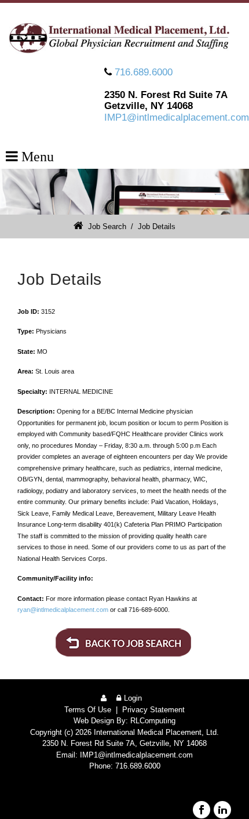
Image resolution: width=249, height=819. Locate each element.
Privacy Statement (153, 709)
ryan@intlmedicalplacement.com (62, 609)
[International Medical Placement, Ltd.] (124, 37)
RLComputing (152, 720)
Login (133, 698)
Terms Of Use (87, 709)
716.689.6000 (144, 72)
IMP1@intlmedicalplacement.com (176, 117)
